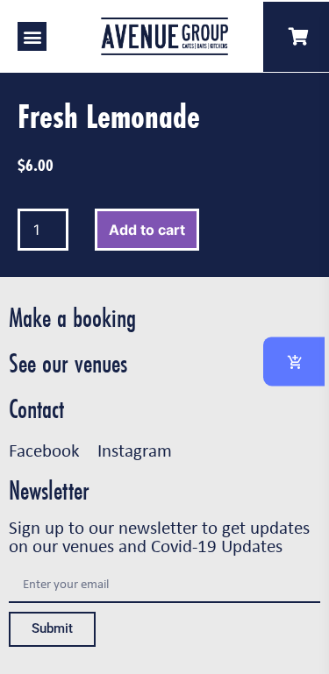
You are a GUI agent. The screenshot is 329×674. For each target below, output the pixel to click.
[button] (32, 36)
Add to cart (147, 229)
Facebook (44, 449)
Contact (36, 409)
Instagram (134, 449)
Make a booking (72, 318)
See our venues (68, 363)
